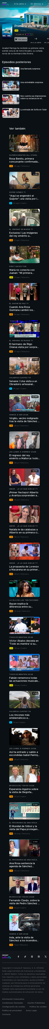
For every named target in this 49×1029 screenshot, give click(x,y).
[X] (45, 956)
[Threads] (32, 956)
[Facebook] (18, 956)
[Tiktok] (25, 956)
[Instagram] (39, 956)
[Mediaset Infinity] (5, 4)
